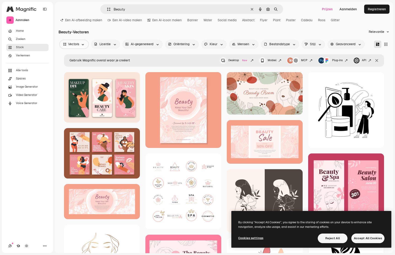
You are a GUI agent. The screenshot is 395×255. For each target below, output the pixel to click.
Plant (276, 20)
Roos (321, 20)
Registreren (377, 9)
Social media (227, 20)
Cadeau (306, 20)
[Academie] (18, 246)
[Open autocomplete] (107, 9)
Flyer (263, 20)
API (364, 60)
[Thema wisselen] (26, 246)
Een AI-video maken (127, 20)
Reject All (332, 238)
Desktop (237, 60)
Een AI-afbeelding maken (83, 20)
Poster (291, 20)
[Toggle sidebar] (44, 9)
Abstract (248, 20)
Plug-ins (337, 60)
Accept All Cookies (368, 238)
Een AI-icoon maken (167, 20)
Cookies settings (250, 238)
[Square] (386, 44)
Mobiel (272, 60)
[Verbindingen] (10, 246)
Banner (192, 20)
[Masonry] (377, 44)
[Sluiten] (377, 60)
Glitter (335, 20)
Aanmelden (348, 9)
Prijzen (327, 9)
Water (207, 20)
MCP (304, 60)
